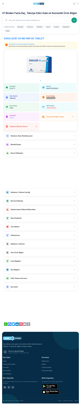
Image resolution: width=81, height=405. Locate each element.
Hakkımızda (45, 361)
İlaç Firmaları (7, 370)
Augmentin (66, 27)
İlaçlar (5, 361)
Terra (12, 118)
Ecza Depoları (7, 373)
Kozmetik (6, 367)
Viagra (7, 31)
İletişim (44, 364)
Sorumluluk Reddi (47, 370)
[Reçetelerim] (74, 3)
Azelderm (39, 27)
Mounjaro (20, 27)
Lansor (48, 27)
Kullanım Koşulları (68, 400)
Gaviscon (30, 27)
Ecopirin (56, 27)
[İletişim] (77, 3)
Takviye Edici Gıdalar (9, 364)
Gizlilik (60, 400)
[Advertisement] (40, 172)
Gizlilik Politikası (46, 367)
